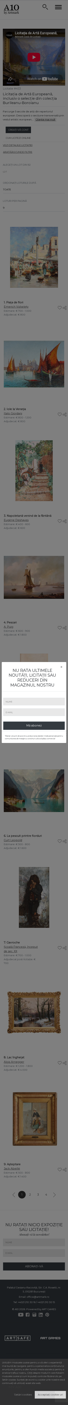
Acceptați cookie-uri (50, 1394)
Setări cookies (23, 1394)
